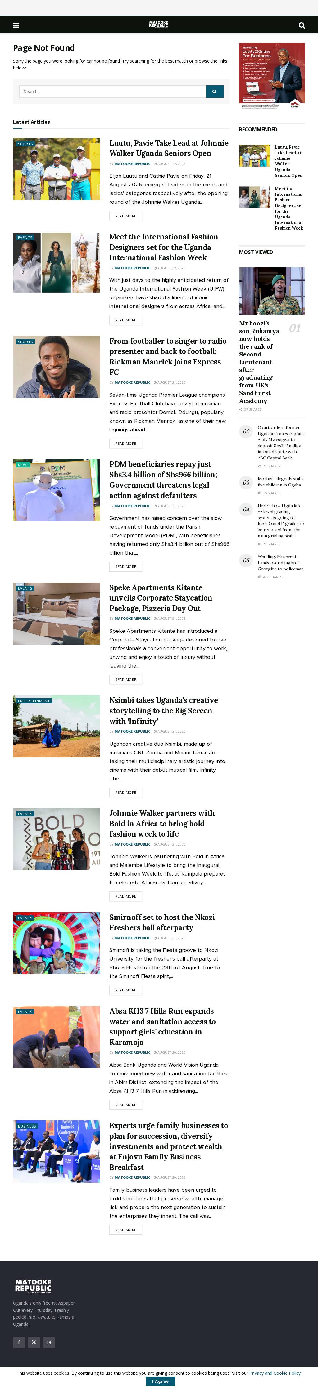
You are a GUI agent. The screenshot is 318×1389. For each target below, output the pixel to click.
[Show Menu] (16, 25)
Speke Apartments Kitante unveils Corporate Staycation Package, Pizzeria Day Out (160, 598)
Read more (128, 215)
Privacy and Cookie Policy (275, 1373)
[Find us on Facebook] (19, 1342)
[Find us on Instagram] (49, 1342)
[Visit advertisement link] (272, 76)
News (23, 464)
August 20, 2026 (171, 1052)
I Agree (160, 1381)
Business (27, 1126)
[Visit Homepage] (159, 24)
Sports (25, 143)
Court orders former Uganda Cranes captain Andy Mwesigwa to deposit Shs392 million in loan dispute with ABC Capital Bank (281, 443)
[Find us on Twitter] (34, 1342)
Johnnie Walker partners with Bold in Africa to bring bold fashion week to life (162, 823)
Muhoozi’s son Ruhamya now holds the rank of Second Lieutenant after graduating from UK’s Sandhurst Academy (259, 361)
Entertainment (34, 701)
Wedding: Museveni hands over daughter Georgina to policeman (281, 562)
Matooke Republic (132, 163)
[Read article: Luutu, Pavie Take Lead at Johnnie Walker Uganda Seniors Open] (56, 169)
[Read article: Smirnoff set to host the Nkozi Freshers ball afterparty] (56, 943)
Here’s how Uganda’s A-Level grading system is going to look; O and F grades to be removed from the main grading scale (281, 521)
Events (25, 237)
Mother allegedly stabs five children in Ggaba (281, 482)
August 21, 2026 (171, 382)
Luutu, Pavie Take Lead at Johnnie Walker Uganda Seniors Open (288, 161)
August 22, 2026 (171, 163)
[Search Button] (302, 25)
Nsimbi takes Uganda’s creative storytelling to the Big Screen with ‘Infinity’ (163, 710)
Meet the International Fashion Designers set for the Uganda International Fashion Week (163, 247)
